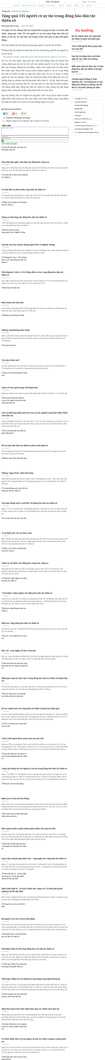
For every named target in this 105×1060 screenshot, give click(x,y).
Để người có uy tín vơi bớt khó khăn (18, 919)
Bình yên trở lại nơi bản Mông (15, 798)
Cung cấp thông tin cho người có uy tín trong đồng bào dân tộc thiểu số (34, 768)
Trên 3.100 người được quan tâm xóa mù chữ (23, 738)
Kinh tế (61, 5)
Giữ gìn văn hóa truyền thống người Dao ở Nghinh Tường (28, 244)
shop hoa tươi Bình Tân (81, 119)
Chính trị (41, 5)
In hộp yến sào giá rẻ (81, 102)
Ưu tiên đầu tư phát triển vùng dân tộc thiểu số (23, 189)
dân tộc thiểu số (35, 121)
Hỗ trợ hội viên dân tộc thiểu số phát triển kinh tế (25, 445)
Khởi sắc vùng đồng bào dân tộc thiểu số (20, 623)
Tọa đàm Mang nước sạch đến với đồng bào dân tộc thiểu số (29, 503)
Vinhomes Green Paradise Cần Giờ (88, 132)
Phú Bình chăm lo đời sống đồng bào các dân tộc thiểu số (28, 949)
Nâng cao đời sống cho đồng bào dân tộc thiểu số (24, 217)
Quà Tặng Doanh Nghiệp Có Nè (84, 129)
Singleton (77, 122)
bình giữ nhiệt (79, 108)
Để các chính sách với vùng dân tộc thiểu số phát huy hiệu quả (30, 708)
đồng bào (26, 121)
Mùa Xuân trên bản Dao (13, 302)
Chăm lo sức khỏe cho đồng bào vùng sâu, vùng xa (25, 563)
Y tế (82, 5)
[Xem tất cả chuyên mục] (96, 5)
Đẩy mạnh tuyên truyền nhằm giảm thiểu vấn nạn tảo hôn (29, 828)
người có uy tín (17, 121)
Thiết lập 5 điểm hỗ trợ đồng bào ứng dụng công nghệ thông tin (31, 979)
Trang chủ (6, 11)
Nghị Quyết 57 (51, 5)
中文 (89, 2)
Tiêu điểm (16, 5)
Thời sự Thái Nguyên (29, 5)
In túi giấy (77, 98)
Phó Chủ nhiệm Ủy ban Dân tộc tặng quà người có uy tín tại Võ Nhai (31, 45)
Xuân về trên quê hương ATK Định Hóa (20, 387)
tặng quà (9, 121)
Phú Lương (45, 121)
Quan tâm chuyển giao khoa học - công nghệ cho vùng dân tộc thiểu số (34, 858)
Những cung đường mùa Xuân (16, 330)
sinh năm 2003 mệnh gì (81, 105)
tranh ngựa (78, 115)
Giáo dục (89, 5)
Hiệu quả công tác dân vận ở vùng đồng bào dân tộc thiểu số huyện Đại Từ (87, 69)
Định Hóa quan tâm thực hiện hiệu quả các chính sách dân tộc (30, 1009)
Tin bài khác (10, 143)
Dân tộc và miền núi (20, 11)
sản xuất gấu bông (80, 112)
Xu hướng (84, 30)
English (84, 2)
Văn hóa (69, 5)
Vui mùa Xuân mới (10, 360)
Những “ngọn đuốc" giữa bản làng (17, 473)
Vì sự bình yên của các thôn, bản (17, 533)
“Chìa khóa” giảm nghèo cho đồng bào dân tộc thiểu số (27, 593)
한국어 (94, 2)
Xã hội (76, 5)
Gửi (3, 141)
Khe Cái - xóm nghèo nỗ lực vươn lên (19, 650)
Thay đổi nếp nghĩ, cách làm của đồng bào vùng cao (25, 162)
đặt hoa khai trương (84, 125)
